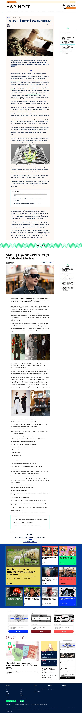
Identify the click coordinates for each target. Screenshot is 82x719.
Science (7, 695)
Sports (21, 691)
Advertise (42, 687)
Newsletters (51, 11)
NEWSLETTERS (67, 641)
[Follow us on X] (9, 701)
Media (21, 693)
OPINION (8, 17)
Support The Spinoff (11, 2)
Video (7, 687)
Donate (49, 687)
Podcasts (44, 11)
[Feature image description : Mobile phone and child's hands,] (49, 646)
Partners (7, 693)
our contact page (51, 707)
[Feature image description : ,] (22, 651)
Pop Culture (15, 11)
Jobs (42, 689)
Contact (35, 687)
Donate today (69, 7)
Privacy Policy (8, 704)
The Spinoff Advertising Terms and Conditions (39, 704)
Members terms (50, 689)
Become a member (60, 11)
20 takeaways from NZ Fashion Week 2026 (23, 522)
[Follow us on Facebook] (7, 701)
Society (13, 17)
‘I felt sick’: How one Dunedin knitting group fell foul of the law (27, 203)
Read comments (30, 541)
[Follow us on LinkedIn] (15, 701)
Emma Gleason (12, 262)
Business (21, 695)
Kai (6, 689)
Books (26, 11)
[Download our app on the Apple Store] (21, 701)
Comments (50, 262)
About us (35, 689)
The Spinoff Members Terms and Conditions (20, 704)
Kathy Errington (13, 24)
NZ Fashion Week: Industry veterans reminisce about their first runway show (30, 519)
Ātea (22, 11)
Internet (7, 691)
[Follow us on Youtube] (11, 701)
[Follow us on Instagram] (13, 701)
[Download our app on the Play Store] (23, 701)
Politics (9, 11)
